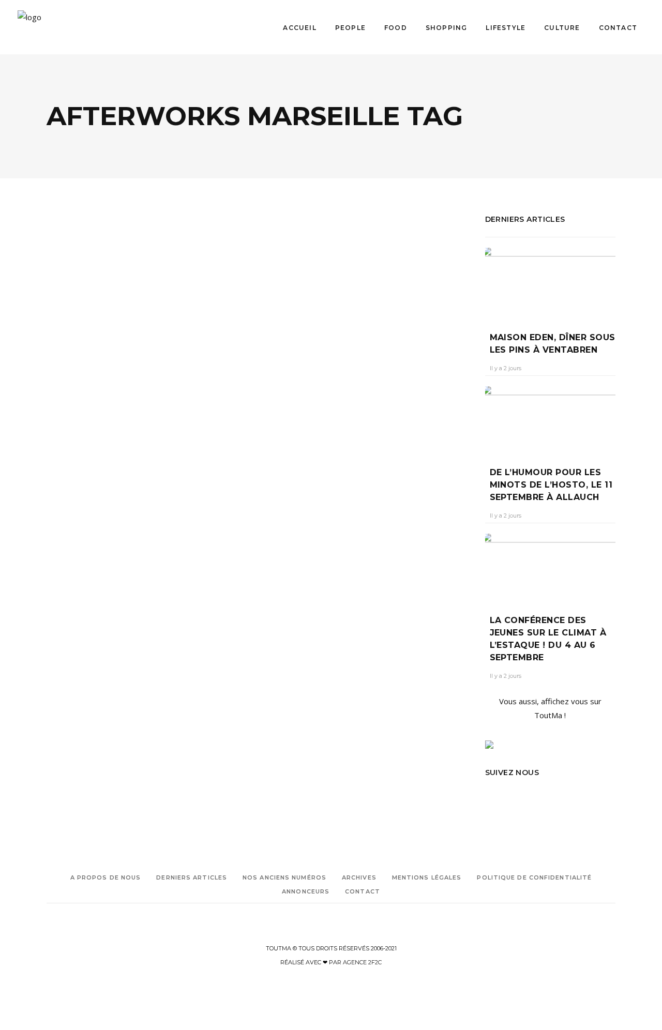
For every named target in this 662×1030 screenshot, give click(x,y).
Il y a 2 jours (505, 368)
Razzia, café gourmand (123, 399)
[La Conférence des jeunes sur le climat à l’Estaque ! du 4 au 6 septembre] (550, 566)
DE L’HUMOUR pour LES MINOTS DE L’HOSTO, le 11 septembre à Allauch (551, 484)
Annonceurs (305, 891)
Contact (362, 891)
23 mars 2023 (113, 418)
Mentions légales (427, 877)
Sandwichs (63, 611)
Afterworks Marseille (77, 524)
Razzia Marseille (106, 597)
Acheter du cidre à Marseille (87, 510)
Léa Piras (68, 418)
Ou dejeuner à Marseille (81, 582)
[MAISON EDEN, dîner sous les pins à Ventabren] (550, 282)
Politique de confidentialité (534, 877)
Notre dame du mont (104, 568)
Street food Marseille (112, 611)
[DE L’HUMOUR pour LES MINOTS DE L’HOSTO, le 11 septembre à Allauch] (550, 418)
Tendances (103, 371)
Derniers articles (191, 877)
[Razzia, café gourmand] (148, 293)
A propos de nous (105, 877)
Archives (359, 877)
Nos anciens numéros (284, 877)
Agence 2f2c (362, 962)
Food (68, 371)
